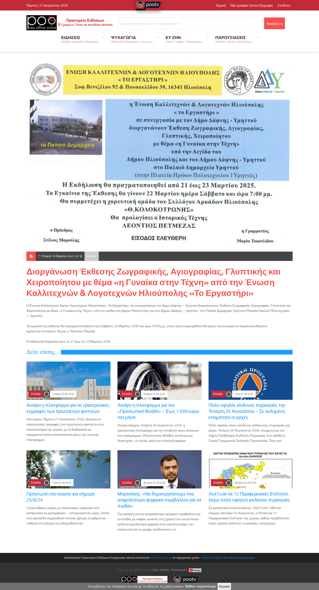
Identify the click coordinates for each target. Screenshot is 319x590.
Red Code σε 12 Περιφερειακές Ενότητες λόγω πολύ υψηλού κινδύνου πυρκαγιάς (249, 496)
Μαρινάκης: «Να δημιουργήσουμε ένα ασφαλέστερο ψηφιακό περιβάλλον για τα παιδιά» (159, 499)
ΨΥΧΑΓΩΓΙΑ (133, 39)
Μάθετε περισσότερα (200, 586)
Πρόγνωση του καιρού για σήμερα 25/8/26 (60, 496)
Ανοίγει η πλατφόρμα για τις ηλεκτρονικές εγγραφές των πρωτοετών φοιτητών (68, 408)
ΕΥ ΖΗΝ (185, 39)
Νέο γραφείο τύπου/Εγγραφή (251, 5)
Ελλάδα (91, 256)
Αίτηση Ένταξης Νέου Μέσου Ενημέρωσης (228, 557)
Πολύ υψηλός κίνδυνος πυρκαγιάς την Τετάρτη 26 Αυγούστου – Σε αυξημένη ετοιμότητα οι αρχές (247, 411)
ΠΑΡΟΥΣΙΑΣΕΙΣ (235, 39)
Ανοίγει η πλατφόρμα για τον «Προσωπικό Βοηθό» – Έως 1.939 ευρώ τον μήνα (158, 411)
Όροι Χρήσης (161, 570)
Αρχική (221, 5)
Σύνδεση (283, 5)
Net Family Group (161, 557)
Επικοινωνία (179, 570)
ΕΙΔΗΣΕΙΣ (81, 39)
